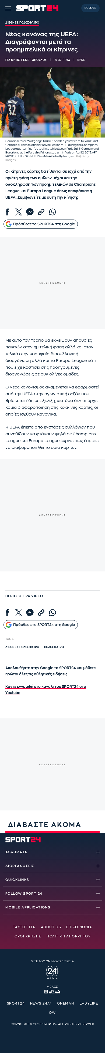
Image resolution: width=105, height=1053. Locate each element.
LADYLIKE (89, 1003)
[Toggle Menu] (8, 8)
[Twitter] (18, 212)
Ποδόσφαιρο (54, 647)
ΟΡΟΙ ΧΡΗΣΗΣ (28, 936)
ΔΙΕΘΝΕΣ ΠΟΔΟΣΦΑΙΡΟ (22, 647)
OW (52, 1012)
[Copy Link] (41, 212)
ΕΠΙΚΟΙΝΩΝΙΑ (79, 927)
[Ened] (52, 991)
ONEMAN (65, 1003)
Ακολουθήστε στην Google (29, 668)
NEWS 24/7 (41, 1003)
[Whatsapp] (52, 212)
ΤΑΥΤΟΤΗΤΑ (24, 927)
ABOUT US (51, 927)
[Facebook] (7, 212)
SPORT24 (16, 1003)
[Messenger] (30, 212)
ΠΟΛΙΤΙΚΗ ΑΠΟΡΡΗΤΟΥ (68, 936)
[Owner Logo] (52, 972)
